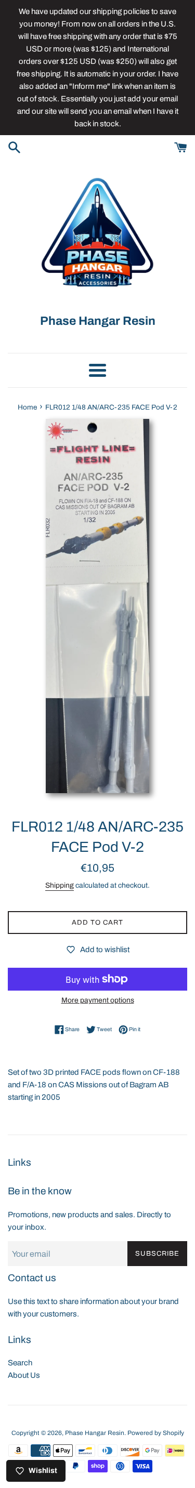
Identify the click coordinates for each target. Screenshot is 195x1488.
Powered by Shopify (155, 1433)
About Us (24, 1375)
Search (20, 1363)
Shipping (59, 885)
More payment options (97, 1000)
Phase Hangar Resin (94, 1433)
